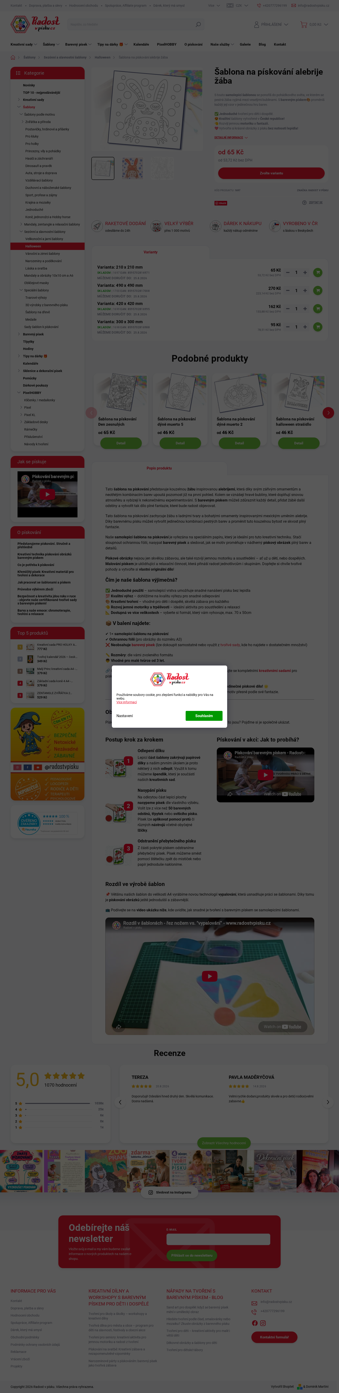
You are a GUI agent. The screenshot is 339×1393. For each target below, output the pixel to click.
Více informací (126, 702)
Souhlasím (204, 716)
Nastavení (124, 716)
